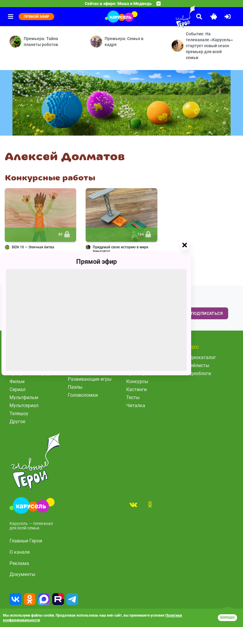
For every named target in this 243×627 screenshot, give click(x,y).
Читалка (135, 405)
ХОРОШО (227, 618)
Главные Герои (25, 541)
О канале (19, 552)
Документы (22, 574)
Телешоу (18, 413)
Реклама (19, 563)
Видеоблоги (198, 373)
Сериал (17, 389)
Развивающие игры (89, 379)
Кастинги (136, 389)
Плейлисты (197, 365)
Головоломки (83, 395)
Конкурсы (137, 381)
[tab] (133, 504)
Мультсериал (24, 405)
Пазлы (75, 387)
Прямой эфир (96, 261)
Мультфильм (23, 397)
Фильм (17, 381)
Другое (17, 421)
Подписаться (207, 313)
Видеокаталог (200, 357)
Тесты (133, 397)
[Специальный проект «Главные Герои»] (172, 16)
